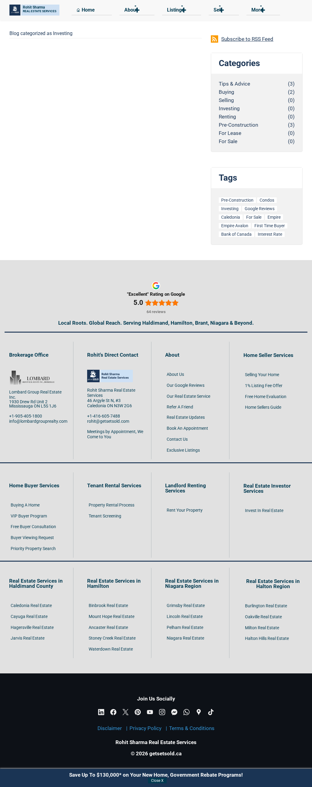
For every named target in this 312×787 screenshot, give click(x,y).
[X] (125, 712)
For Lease (230, 133)
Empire (274, 217)
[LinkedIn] (101, 712)
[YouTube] (149, 712)
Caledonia (230, 217)
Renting (227, 116)
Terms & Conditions (191, 728)
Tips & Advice (234, 83)
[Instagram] (162, 712)
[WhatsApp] (186, 712)
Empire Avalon (234, 225)
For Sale (228, 141)
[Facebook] (113, 712)
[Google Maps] (198, 712)
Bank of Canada (236, 234)
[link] (32, 372)
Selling (226, 100)
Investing (229, 108)
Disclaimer (110, 728)
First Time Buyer (269, 225)
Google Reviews (260, 208)
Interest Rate (270, 234)
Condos (267, 200)
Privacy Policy (145, 728)
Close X (157, 780)
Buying (226, 92)
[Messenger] (174, 712)
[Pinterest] (137, 712)
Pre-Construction (238, 125)
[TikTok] (210, 712)
